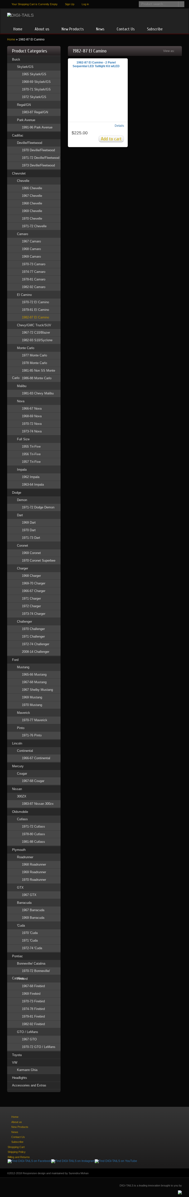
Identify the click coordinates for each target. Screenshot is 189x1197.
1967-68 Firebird (33, 986)
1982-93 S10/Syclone (37, 340)
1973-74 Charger (33, 614)
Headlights (19, 1078)
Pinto (20, 728)
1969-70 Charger (33, 583)
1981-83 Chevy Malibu (38, 393)
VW (14, 1062)
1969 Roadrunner (34, 872)
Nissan (17, 789)
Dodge (16, 492)
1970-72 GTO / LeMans (38, 1047)
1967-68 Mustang (34, 682)
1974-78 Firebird (33, 1009)
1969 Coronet (31, 553)
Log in (85, 4)
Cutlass (22, 819)
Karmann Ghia (27, 1070)
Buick (16, 59)
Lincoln (17, 743)
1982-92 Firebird (33, 1024)
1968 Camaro (31, 249)
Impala (22, 469)
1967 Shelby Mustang (37, 690)
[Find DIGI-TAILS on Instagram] (73, 1161)
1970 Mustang (32, 705)
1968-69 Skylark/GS (36, 82)
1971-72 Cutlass (33, 826)
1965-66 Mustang (34, 674)
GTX (20, 887)
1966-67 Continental (36, 758)
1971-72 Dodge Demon (38, 507)
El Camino (24, 295)
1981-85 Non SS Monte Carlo (33, 371)
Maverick (23, 713)
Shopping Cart (16, 1147)
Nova (20, 401)
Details (119, 125)
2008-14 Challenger (35, 652)
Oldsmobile (20, 812)
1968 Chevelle (32, 203)
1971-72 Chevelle (34, 226)
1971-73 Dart (31, 538)
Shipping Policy (17, 1151)
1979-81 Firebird (33, 1016)
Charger (22, 568)
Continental (25, 751)
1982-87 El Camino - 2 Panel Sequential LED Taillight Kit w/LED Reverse (96, 66)
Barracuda (24, 903)
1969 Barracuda (33, 918)
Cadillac (17, 135)
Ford (15, 660)
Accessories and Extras (29, 1085)
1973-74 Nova (32, 431)
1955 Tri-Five (31, 446)
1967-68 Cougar (33, 781)
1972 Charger (31, 606)
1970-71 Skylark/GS (36, 89)
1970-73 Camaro (33, 264)
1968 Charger (31, 576)
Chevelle (23, 181)
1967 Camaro (31, 241)
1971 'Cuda (30, 940)
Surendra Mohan (79, 1173)
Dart (20, 515)
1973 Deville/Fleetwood (38, 165)
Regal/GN (24, 105)
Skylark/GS (25, 67)
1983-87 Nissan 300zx (38, 804)
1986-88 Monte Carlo (36, 378)
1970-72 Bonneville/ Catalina (31, 972)
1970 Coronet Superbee (38, 560)
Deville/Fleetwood (29, 143)
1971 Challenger (33, 636)
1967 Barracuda (33, 910)
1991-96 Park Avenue (37, 127)
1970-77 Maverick (34, 720)
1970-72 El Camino (35, 302)
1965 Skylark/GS (34, 74)
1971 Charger (31, 598)
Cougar (22, 773)
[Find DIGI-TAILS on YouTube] (116, 1161)
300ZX (21, 796)
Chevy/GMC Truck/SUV (34, 325)
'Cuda (21, 925)
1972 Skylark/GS (34, 97)
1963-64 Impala (33, 484)
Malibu (21, 386)
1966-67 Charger (33, 591)
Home (17, 29)
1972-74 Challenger (35, 644)
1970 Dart (29, 530)
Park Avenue (26, 120)
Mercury (18, 766)
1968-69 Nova (32, 416)
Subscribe (155, 29)
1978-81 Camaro (33, 279)
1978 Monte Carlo (34, 363)
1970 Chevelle (32, 218)
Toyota (17, 1055)
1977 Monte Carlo (34, 355)
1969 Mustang (32, 697)
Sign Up (69, 4)
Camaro (22, 234)
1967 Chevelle (32, 196)
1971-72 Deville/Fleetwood (40, 158)
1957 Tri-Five (31, 462)
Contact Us (126, 29)
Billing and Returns (19, 1157)
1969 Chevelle (32, 211)
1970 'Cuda (30, 933)
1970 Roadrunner (34, 880)
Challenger (24, 621)
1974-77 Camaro (33, 272)
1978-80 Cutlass (33, 834)
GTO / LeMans (27, 1032)
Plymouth (19, 850)
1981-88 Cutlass (33, 842)
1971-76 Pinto (32, 735)
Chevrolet (19, 173)
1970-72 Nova (32, 424)
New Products (73, 29)
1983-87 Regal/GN (35, 112)
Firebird (22, 979)
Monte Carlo (25, 348)
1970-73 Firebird (33, 1001)
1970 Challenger (33, 629)
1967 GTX (29, 895)
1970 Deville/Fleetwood (38, 150)
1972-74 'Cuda (32, 948)
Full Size (23, 439)
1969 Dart (29, 522)
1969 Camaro (31, 256)
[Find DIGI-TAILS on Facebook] (29, 1161)
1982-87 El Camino (35, 317)
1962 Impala (30, 477)
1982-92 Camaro (33, 287)
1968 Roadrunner (34, 864)
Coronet (22, 545)
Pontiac (17, 956)
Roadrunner (25, 857)
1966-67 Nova (32, 408)
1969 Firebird (31, 993)
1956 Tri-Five (31, 454)
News (100, 29)
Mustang (23, 667)
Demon (22, 500)
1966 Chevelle (32, 188)
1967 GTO (29, 1039)
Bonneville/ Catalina (31, 963)
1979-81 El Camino (35, 310)
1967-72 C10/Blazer (36, 332)
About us (42, 29)
